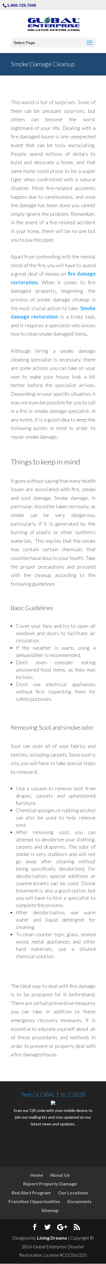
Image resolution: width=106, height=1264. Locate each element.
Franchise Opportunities (34, 1201)
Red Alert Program (31, 1192)
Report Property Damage (50, 1183)
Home (36, 1175)
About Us (60, 1175)
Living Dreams (52, 1237)
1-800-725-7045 (21, 5)
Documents (79, 1201)
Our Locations (73, 1192)
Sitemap (50, 1210)
